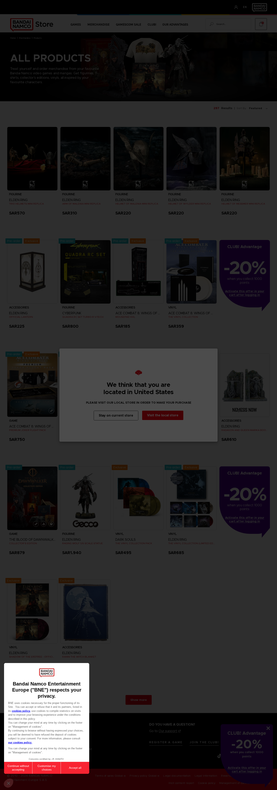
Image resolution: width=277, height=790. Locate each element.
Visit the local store (162, 415)
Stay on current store (116, 415)
